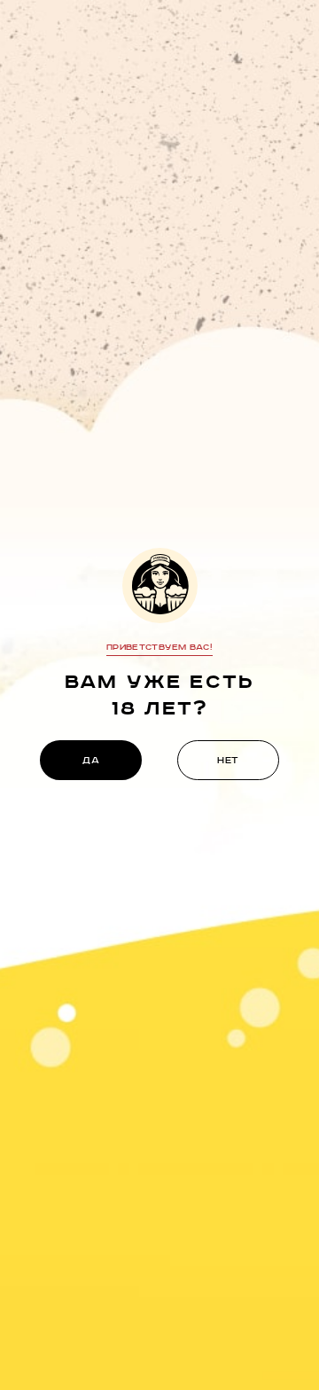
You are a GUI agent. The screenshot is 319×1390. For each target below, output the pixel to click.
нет (228, 760)
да (90, 760)
